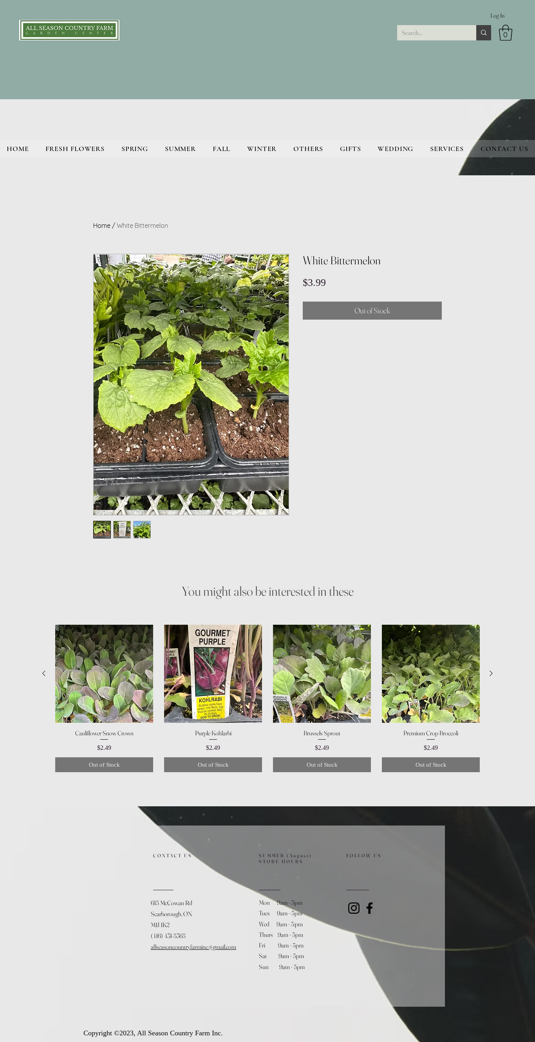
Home (101, 225)
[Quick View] (104, 674)
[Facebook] (369, 908)
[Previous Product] (44, 673)
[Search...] (483, 32)
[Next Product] (491, 673)
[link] (505, 32)
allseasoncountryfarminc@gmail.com (193, 947)
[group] (267, 698)
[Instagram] (353, 908)
